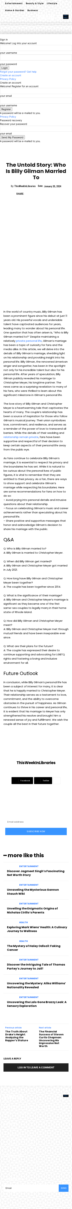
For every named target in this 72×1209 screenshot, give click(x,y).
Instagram (37, 1162)
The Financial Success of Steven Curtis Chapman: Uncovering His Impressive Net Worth (51, 1039)
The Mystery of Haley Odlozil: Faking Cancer (33, 948)
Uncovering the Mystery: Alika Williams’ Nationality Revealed (36, 985)
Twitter (55, 1162)
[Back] (1, 35)
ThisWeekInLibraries (25, 186)
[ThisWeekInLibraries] (36, 747)
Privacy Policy (8, 78)
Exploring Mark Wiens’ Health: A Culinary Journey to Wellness (37, 929)
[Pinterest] (44, 193)
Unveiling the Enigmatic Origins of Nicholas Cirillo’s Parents (32, 910)
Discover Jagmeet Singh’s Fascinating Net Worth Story (35, 873)
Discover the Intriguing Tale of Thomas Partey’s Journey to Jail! (36, 966)
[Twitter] (36, 193)
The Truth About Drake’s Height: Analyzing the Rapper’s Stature (16, 1036)
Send (63, 1188)
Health (23, 922)
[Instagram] (28, 1162)
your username (8, 52)
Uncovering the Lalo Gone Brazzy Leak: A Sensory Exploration (37, 1004)
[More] (56, 780)
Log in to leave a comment (36, 1067)
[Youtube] (8, 1167)
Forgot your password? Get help (18, 71)
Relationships (45, 156)
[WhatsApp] (52, 193)
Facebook (17, 1162)
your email (6, 95)
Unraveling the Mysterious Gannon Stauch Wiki (33, 892)
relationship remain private (20, 437)
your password (8, 64)
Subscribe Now (36, 831)
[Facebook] (28, 193)
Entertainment (27, 156)
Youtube (16, 1167)
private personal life (29, 341)
